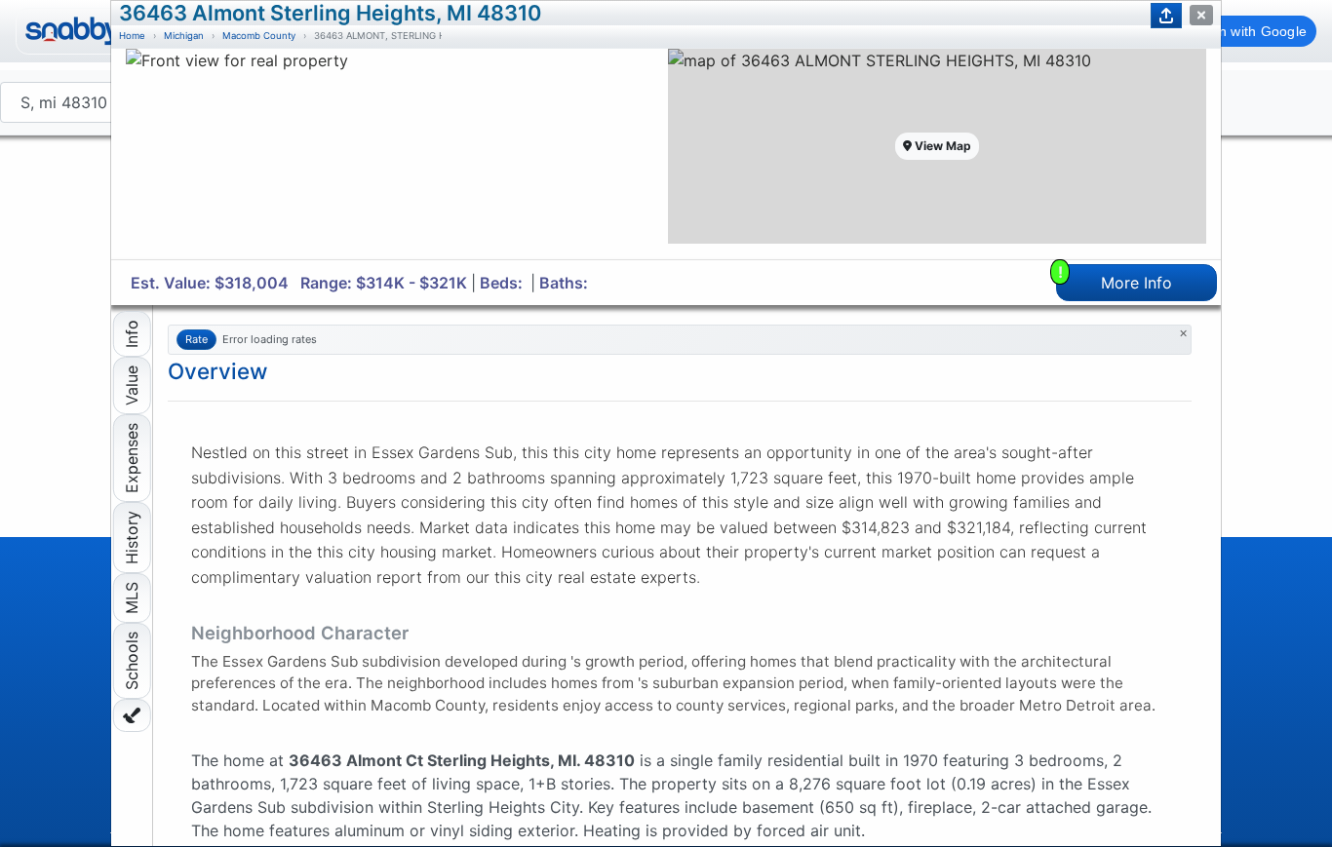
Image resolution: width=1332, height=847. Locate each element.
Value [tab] (131, 385)
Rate (196, 339)
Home (132, 35)
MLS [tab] (131, 598)
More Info (1115, 278)
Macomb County (258, 35)
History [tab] (131, 537)
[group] (395, 154)
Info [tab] (131, 334)
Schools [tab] (131, 661)
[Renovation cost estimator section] (132, 715)
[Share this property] (1166, 15)
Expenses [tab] (131, 458)
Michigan (184, 35)
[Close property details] (1201, 15)
